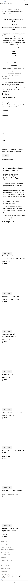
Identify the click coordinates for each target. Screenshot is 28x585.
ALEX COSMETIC (6, 547)
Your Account (4, 563)
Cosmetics (10, 9)
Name (4, 133)
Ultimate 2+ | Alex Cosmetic (12, 490)
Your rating (5, 110)
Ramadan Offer (7, 374)
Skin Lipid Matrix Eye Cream (12, 412)
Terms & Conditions (6, 566)
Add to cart (17, 59)
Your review (5, 115)
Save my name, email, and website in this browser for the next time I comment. (13, 150)
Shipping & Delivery (6, 560)
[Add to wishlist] (12, 250)
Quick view (8, 250)
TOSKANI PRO (5, 552)
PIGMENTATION (14, 299)
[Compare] (4, 250)
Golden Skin (21, 68)
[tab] (14, 48)
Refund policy (4, 571)
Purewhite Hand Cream (10, 296)
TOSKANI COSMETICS (7, 549)
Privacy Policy (5, 574)
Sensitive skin (14, 416)
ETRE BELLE (18, 9)
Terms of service (5, 568)
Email (4, 140)
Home (4, 9)
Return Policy (4, 557)
